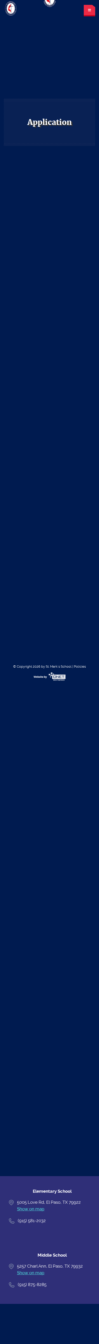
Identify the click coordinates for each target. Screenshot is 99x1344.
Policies (80, 666)
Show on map (30, 1208)
